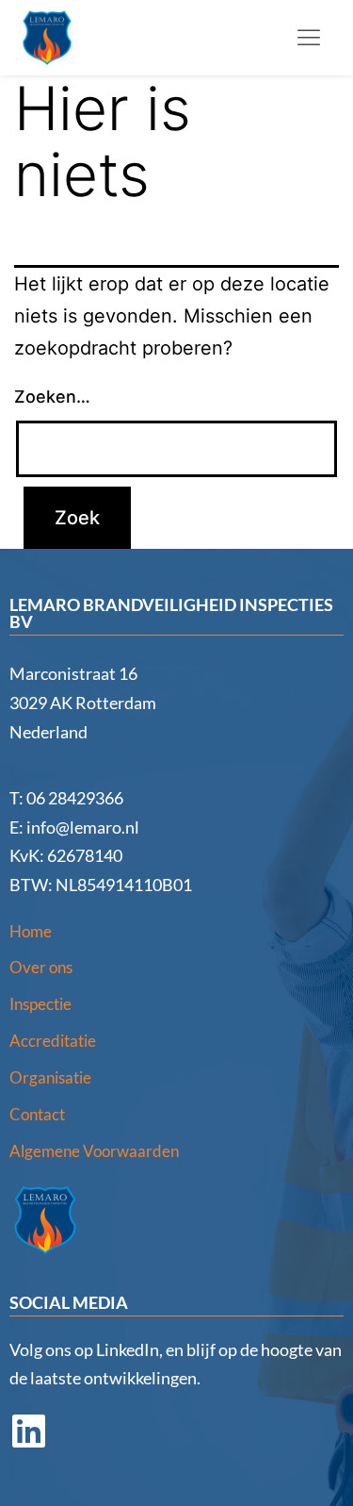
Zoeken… (52, 396)
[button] (309, 38)
